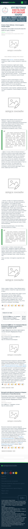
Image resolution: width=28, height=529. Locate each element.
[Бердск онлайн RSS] (16, 473)
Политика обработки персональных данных (13, 483)
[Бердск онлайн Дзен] (13, 473)
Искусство (8, 387)
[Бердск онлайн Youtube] (11, 473)
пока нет (11, 59)
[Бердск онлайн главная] (9, 465)
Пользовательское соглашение (9, 481)
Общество (3, 32)
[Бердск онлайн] (8, 2)
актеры (3, 387)
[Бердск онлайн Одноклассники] (2, 473)
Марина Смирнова (7, 335)
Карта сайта (4, 493)
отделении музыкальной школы (12, 365)
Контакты (3, 478)
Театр (12, 387)
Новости (3, 476)
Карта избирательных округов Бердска (11, 488)
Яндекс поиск (5, 490)
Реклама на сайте (6, 486)
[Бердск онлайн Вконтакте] (5, 473)
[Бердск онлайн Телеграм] (8, 473)
